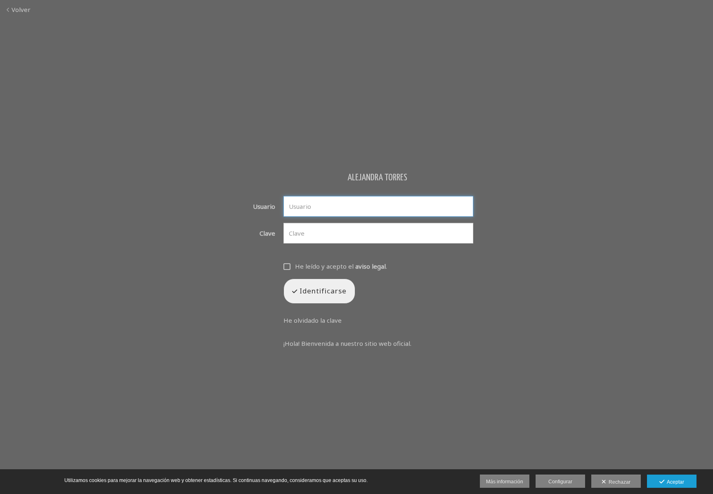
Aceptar (674, 482)
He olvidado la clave (312, 320)
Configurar (560, 482)
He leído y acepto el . (341, 266)
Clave (267, 233)
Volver (20, 9)
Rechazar (618, 482)
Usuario (264, 206)
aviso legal (370, 266)
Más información (504, 482)
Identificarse (322, 290)
